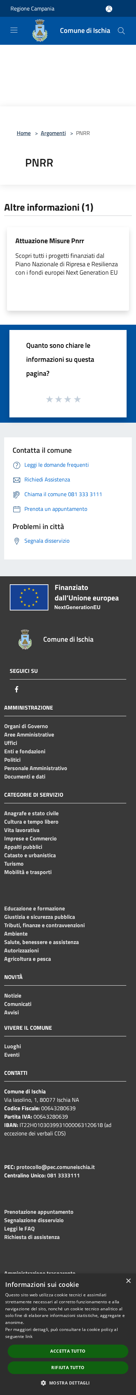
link (28, 1336)
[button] (68, 1383)
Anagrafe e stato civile (31, 813)
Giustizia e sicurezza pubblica (39, 917)
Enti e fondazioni (24, 751)
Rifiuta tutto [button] (67, 1368)
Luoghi (12, 1046)
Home (24, 133)
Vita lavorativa (21, 830)
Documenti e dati (24, 776)
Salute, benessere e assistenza (41, 942)
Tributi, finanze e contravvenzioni (44, 925)
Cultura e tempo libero (31, 821)
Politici (12, 759)
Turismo (14, 863)
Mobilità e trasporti (28, 872)
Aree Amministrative (29, 734)
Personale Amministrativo (35, 768)
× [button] (128, 1281)
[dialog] (68, 1334)
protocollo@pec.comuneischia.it (55, 1167)
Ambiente (16, 933)
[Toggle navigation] (14, 30)
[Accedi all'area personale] (109, 9)
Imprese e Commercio (30, 838)
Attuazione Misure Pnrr (49, 240)
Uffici (10, 743)
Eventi (12, 1054)
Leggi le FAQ (19, 1228)
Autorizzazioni (21, 950)
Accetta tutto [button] (67, 1351)
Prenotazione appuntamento (39, 1211)
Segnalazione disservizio (34, 1220)
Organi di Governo (26, 726)
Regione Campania (32, 8)
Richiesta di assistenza (32, 1237)
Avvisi (11, 1012)
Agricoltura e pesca (27, 958)
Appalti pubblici (23, 847)
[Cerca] (121, 31)
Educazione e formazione (34, 908)
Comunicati (17, 1004)
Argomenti (53, 133)
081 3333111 (63, 1175)
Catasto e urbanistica (30, 855)
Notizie (12, 995)
